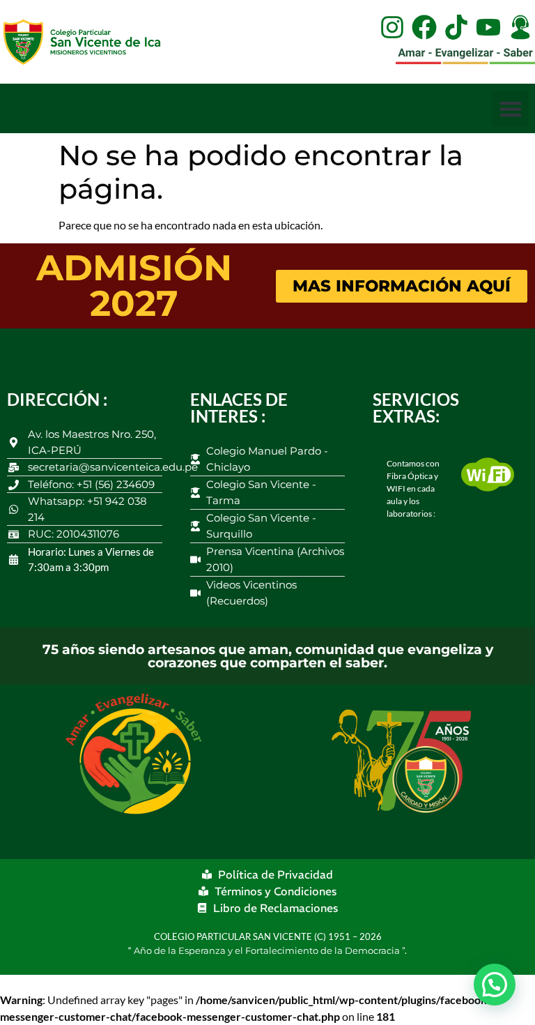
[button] (510, 108)
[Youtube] (488, 27)
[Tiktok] (456, 27)
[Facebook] (424, 27)
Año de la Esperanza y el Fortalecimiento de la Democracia (268, 950)
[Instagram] (392, 27)
